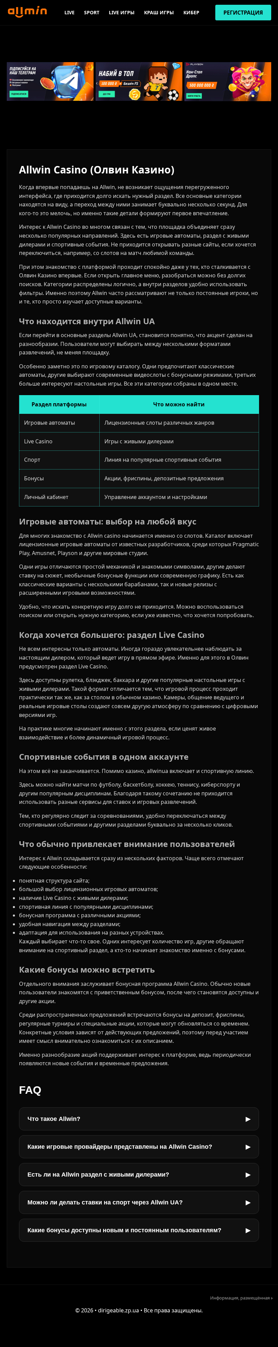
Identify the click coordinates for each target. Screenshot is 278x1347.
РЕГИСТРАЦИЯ (243, 12)
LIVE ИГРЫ (122, 12)
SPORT (91, 12)
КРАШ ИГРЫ (159, 12)
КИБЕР (191, 12)
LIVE (69, 12)
